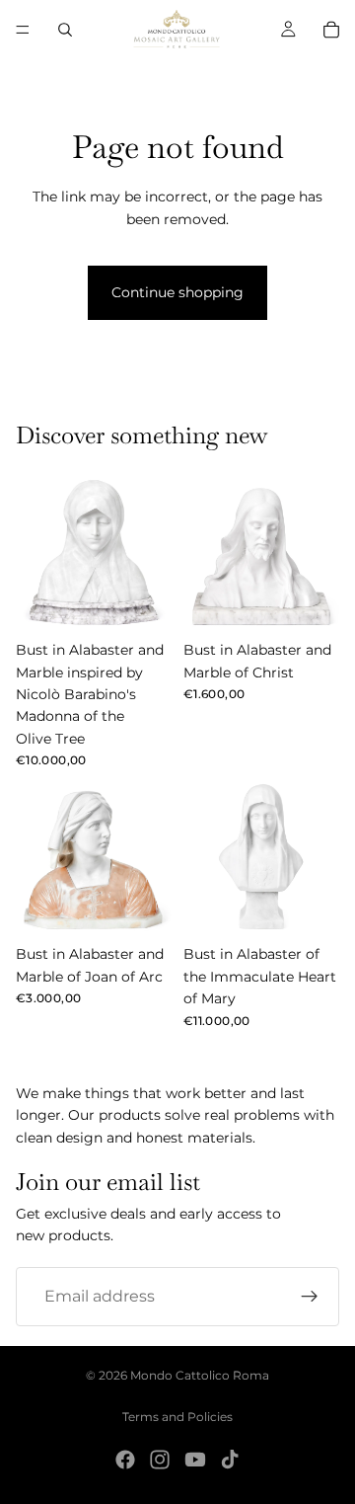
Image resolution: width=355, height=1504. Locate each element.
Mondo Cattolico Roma (199, 1375)
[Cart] (331, 29)
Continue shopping (177, 292)
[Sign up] (309, 1295)
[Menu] (22, 29)
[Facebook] (125, 1459)
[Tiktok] (230, 1459)
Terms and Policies (177, 1416)
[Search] (65, 29)
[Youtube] (195, 1459)
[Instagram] (160, 1459)
